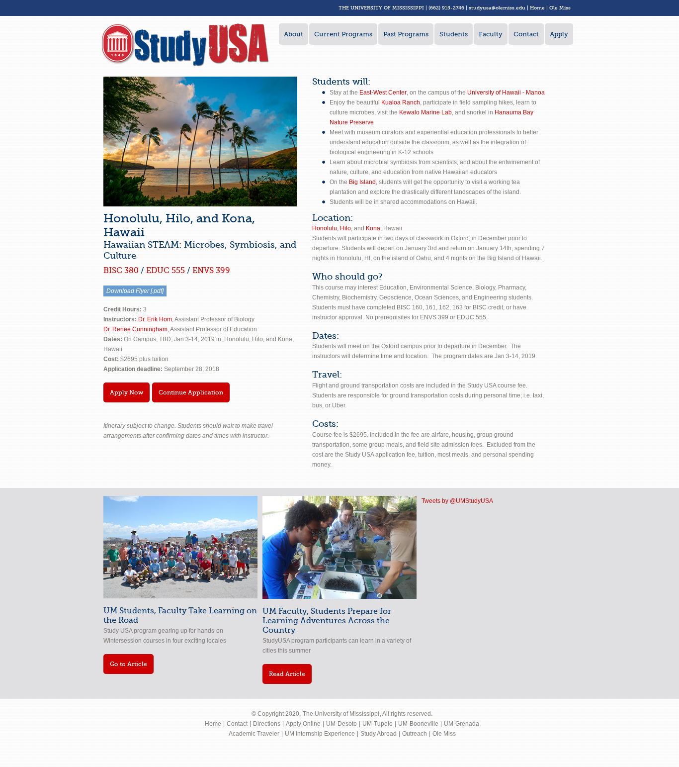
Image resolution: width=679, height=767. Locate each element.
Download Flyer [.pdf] (135, 291)
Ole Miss (560, 7)
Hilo (345, 228)
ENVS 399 (211, 270)
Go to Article (128, 664)
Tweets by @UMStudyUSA (457, 500)
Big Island (362, 182)
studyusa (480, 7)
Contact (526, 34)
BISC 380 (121, 270)
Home (537, 7)
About (293, 34)
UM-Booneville (418, 723)
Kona (373, 228)
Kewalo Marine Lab (425, 112)
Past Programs (405, 34)
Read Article (287, 674)
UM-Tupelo (377, 723)
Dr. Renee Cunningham (135, 329)
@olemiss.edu (508, 7)
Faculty (491, 34)
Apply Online (303, 723)
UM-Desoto (341, 723)
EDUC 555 (166, 270)
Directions (266, 723)
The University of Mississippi (341, 713)
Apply (559, 34)
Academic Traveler (254, 733)
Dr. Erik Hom (155, 319)
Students (453, 34)
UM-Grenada (461, 723)
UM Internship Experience (320, 733)
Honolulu (324, 228)
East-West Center (383, 92)
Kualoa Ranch (400, 102)
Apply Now (126, 392)
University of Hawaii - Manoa (506, 92)
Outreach (414, 733)
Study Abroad (378, 733)
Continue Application (191, 392)
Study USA (185, 44)
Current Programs (343, 34)
